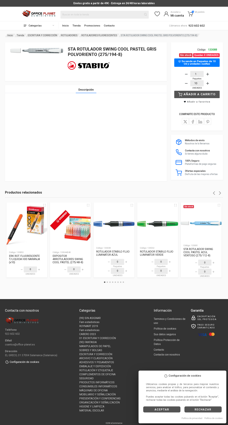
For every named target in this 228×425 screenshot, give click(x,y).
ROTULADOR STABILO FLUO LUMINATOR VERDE (156, 253)
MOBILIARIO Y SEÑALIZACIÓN (97, 394)
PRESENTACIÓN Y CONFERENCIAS (100, 398)
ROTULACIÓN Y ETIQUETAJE (96, 370)
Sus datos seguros (165, 334)
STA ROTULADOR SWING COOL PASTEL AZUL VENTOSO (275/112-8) (198, 252)
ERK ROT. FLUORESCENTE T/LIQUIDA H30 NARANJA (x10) (24, 259)
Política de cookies (213, 418)
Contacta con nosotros (167, 354)
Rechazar (203, 409)
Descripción (86, 89)
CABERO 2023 (87, 334)
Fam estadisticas (89, 322)
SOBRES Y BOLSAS (90, 350)
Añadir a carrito (200, 94)
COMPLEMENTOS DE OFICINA (97, 374)
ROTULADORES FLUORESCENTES (99, 35)
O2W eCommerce (114, 423)
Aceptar (162, 409)
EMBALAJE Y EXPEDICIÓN (95, 366)
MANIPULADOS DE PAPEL (95, 346)
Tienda (76, 25)
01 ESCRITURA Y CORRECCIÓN (97, 338)
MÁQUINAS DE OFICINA (93, 390)
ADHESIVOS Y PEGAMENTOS (96, 362)
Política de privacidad (192, 418)
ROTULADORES (69, 35)
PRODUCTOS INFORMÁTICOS (97, 382)
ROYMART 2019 (88, 326)
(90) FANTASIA (88, 342)
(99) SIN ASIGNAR (90, 318)
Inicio (65, 25)
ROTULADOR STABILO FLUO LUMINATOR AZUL (113, 253)
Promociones (92, 25)
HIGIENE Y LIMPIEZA (91, 406)
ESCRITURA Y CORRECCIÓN (42, 35)
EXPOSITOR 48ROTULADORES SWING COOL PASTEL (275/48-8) (68, 259)
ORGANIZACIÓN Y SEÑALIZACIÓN (99, 402)
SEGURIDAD (86, 378)
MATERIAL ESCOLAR (91, 410)
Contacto (109, 25)
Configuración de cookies (24, 362)
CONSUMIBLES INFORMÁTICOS (98, 386)
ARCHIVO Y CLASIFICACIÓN (95, 358)
